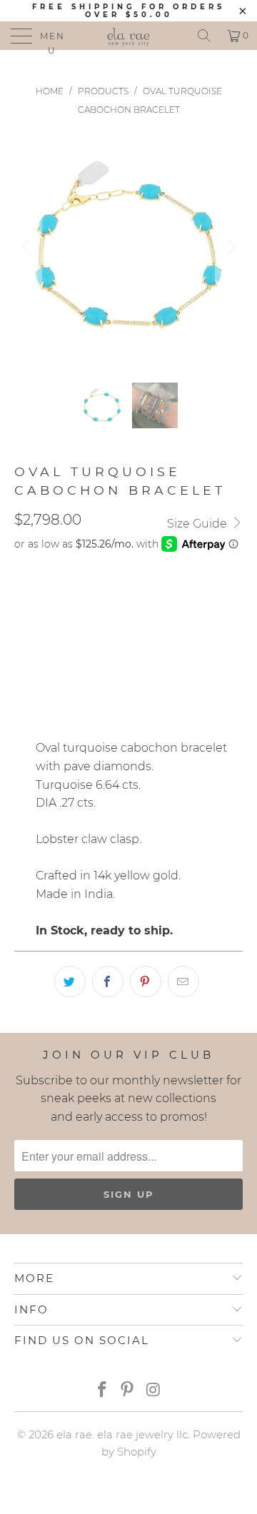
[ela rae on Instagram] (153, 1391)
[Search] (204, 35)
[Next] (229, 247)
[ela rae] (128, 35)
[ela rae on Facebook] (102, 1391)
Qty (24, 639)
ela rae (74, 1434)
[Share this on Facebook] (108, 981)
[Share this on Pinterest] (145, 981)
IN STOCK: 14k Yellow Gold (95, 598)
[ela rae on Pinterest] (127, 1391)
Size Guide (198, 523)
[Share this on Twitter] (70, 981)
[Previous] (28, 247)
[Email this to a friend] (183, 981)
